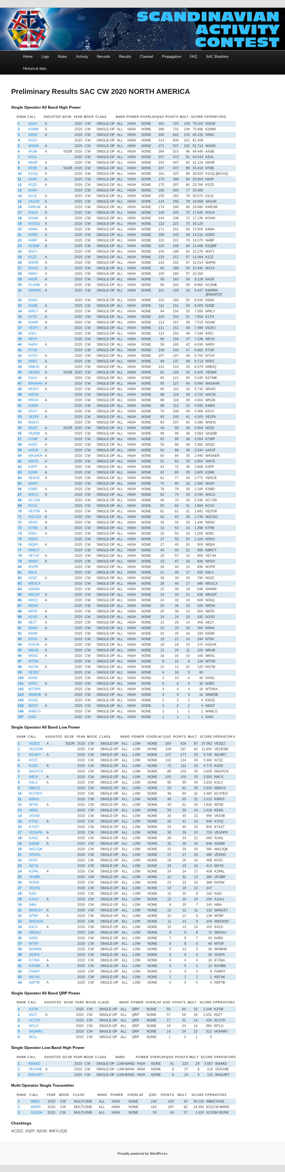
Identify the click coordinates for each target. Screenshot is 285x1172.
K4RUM (34, 207)
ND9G (33, 522)
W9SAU (35, 932)
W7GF (33, 944)
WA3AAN (35, 383)
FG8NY (34, 971)
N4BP (32, 240)
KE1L (33, 1037)
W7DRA (34, 689)
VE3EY (33, 672)
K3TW (33, 1009)
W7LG (33, 1026)
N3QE (33, 306)
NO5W (34, 882)
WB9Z (35, 1101)
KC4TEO (35, 794)
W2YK (33, 866)
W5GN (33, 400)
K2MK (33, 472)
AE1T (32, 622)
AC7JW (34, 500)
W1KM (33, 146)
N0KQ (33, 600)
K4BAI (33, 406)
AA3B (32, 151)
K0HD (33, 678)
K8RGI (34, 799)
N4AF (32, 179)
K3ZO (32, 140)
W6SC (33, 656)
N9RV (33, 274)
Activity (82, 56)
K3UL (32, 157)
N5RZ (32, 361)
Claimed (146, 56)
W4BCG (34, 711)
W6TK (33, 611)
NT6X (32, 639)
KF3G (33, 860)
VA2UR (34, 201)
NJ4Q (33, 838)
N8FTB (34, 982)
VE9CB (34, 478)
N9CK (33, 777)
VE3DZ (34, 743)
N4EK (33, 938)
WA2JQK (36, 849)
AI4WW (34, 589)
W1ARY (35, 755)
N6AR (33, 162)
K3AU (32, 378)
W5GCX (34, 583)
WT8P (33, 916)
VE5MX (34, 372)
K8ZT (33, 1015)
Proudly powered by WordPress (142, 1154)
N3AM (33, 322)
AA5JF (33, 450)
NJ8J (33, 894)
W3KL (33, 533)
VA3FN (34, 955)
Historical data (34, 68)
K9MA (33, 229)
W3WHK (35, 949)
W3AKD (34, 1064)
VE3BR (34, 877)
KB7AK (34, 977)
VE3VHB (35, 1069)
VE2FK (33, 417)
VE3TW (34, 511)
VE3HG (34, 855)
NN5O (33, 561)
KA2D (33, 766)
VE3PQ (34, 888)
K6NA (32, 300)
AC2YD (34, 1020)
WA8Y (33, 483)
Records (103, 56)
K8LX (32, 572)
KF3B (32, 168)
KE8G (33, 810)
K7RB (32, 528)
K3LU (33, 782)
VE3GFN (35, 832)
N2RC (33, 683)
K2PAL (34, 871)
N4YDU (34, 224)
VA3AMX (35, 1031)
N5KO (33, 539)
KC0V (32, 506)
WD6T (33, 706)
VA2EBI (34, 433)
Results (125, 56)
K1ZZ (32, 257)
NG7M (33, 667)
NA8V (32, 190)
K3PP (32, 467)
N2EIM (34, 844)
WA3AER (35, 456)
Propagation (171, 56)
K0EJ (32, 333)
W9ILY (33, 311)
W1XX (33, 268)
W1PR (33, 567)
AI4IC (32, 717)
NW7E (33, 461)
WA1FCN (36, 771)
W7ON (33, 661)
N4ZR (32, 279)
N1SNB (34, 285)
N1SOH (36, 1112)
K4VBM (34, 966)
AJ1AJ (34, 899)
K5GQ (33, 700)
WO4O (33, 389)
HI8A (32, 905)
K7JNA (34, 960)
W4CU (33, 495)
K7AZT (34, 827)
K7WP (33, 439)
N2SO (33, 617)
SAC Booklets (217, 56)
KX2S (33, 927)
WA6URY (35, 1075)
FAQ (193, 56)
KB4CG (34, 788)
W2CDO (34, 517)
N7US (33, 356)
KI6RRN (34, 290)
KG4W (33, 218)
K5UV (32, 411)
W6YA (33, 339)
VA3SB (34, 816)
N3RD (33, 235)
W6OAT (34, 595)
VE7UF (33, 556)
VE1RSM (36, 749)
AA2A (32, 124)
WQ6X (33, 545)
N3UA (33, 213)
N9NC (33, 135)
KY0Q (33, 821)
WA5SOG (36, 921)
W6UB (33, 650)
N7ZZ (33, 760)
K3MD (33, 489)
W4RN (36, 1107)
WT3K (33, 805)
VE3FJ (33, 328)
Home (28, 56)
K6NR (33, 633)
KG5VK (34, 645)
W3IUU (33, 422)
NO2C (33, 578)
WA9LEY (36, 910)
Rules (62, 56)
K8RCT (34, 550)
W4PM (33, 263)
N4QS (33, 445)
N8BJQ (33, 367)
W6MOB (34, 695)
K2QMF (34, 246)
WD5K (33, 606)
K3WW (33, 129)
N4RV (33, 344)
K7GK (32, 350)
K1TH (32, 317)
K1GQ (33, 174)
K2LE (32, 196)
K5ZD (32, 185)
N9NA (33, 628)
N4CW (33, 395)
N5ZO (32, 428)
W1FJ (32, 251)
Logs (45, 56)
